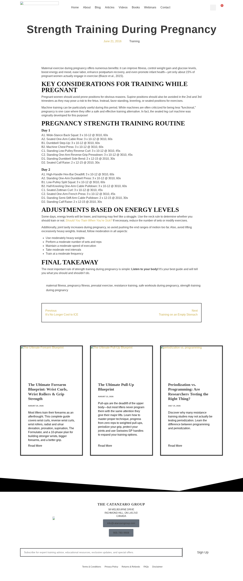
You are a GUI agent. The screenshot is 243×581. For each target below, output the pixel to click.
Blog (98, 7)
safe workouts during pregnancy (159, 285)
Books (136, 7)
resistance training (125, 285)
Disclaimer (157, 566)
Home (75, 7)
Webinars (150, 7)
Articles (109, 7)
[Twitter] (199, 518)
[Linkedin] (211, 518)
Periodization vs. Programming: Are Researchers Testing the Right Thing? (188, 391)
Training (134, 41)
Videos (123, 7)
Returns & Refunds (131, 566)
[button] (213, 8)
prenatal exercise (102, 285)
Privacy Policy (111, 566)
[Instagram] (177, 518)
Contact (165, 7)
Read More (35, 445)
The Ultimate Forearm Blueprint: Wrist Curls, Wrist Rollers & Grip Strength (48, 391)
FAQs (146, 566)
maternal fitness (56, 285)
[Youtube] (188, 518)
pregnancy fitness (78, 285)
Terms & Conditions (91, 566)
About (87, 7)
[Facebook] (166, 518)
